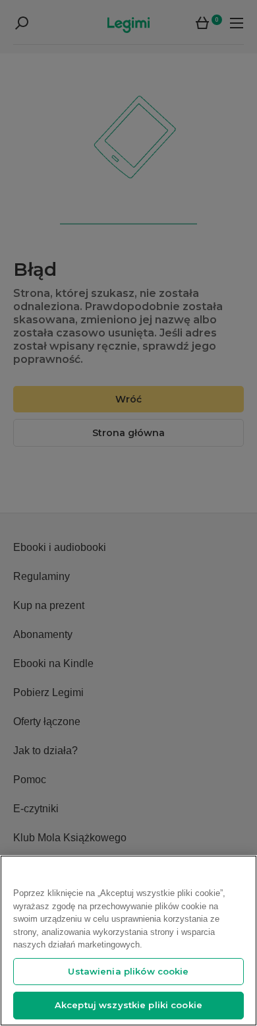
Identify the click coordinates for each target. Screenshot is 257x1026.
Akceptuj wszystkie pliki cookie (128, 1005)
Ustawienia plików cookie (128, 971)
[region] (128, 940)
